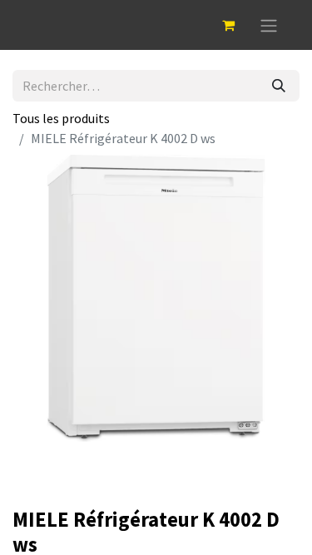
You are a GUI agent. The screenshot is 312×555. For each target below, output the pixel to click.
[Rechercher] (279, 86)
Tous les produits (61, 118)
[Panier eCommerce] (228, 25)
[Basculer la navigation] (268, 25)
